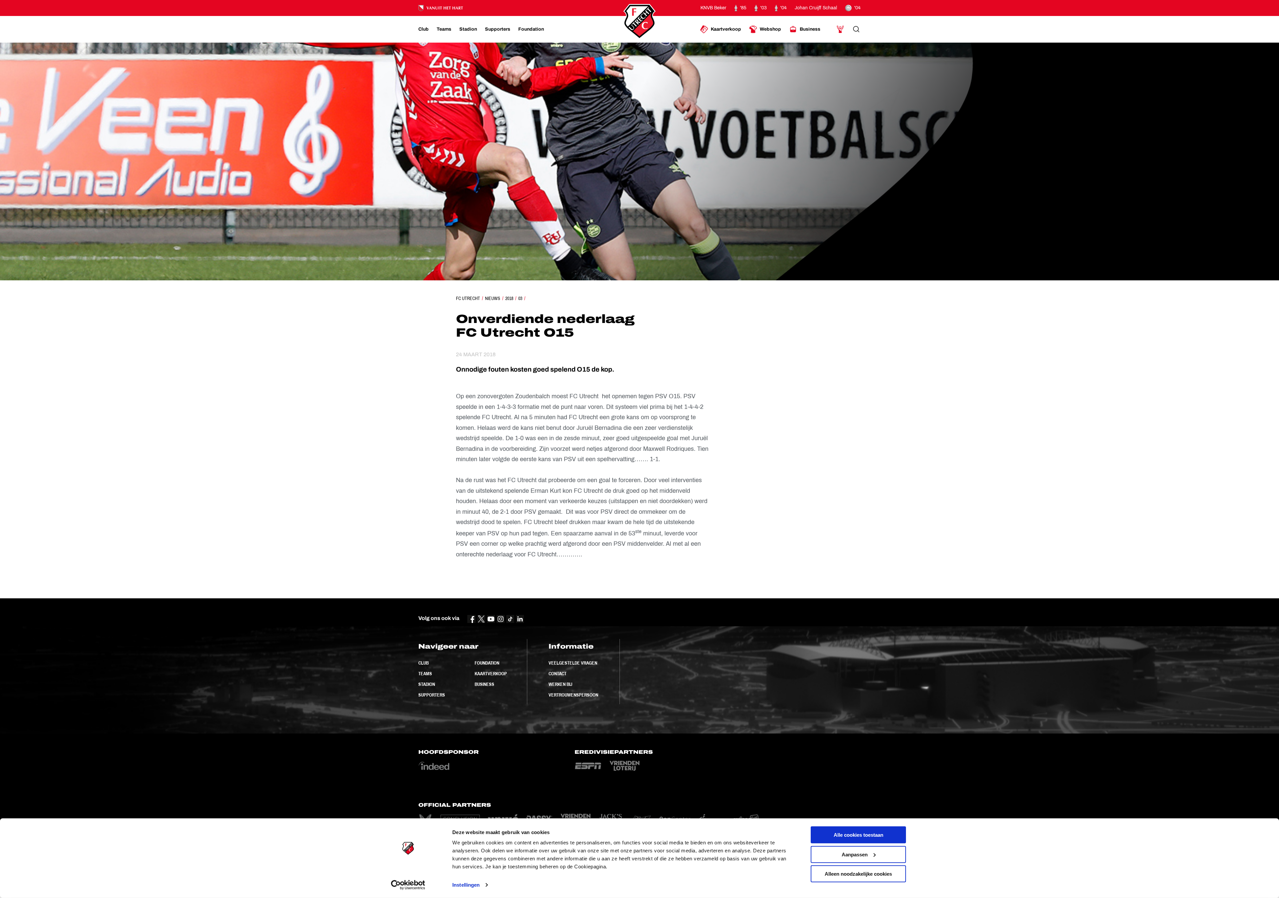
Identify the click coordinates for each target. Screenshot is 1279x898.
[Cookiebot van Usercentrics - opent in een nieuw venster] (408, 885)
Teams (425, 674)
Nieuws (492, 298)
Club (423, 663)
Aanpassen (855, 854)
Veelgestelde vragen (573, 663)
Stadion (426, 684)
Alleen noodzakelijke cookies (858, 874)
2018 (509, 298)
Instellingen (466, 885)
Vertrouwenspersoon (573, 695)
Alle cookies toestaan (858, 835)
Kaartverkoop (491, 674)
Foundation (487, 663)
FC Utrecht (468, 298)
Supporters (431, 695)
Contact (558, 674)
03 (520, 298)
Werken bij (560, 684)
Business (484, 684)
